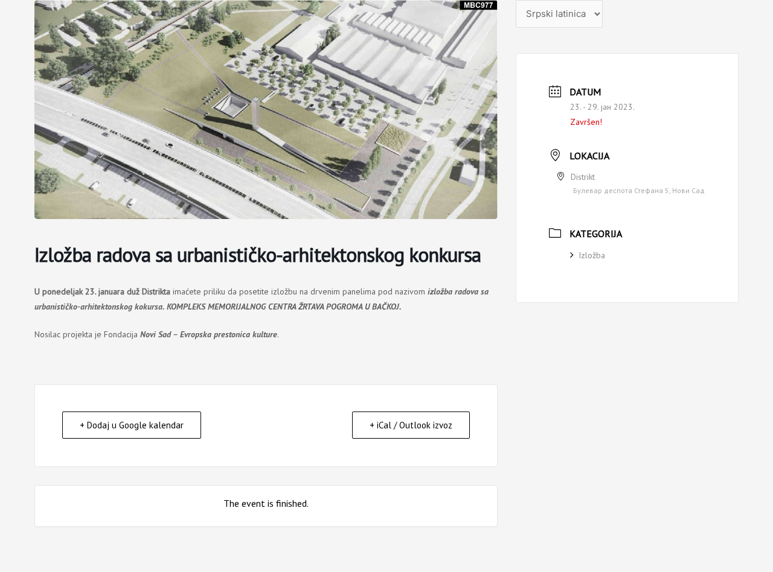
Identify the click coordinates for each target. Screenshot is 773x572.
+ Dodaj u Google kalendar (132, 425)
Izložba (592, 255)
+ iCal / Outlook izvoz (411, 425)
